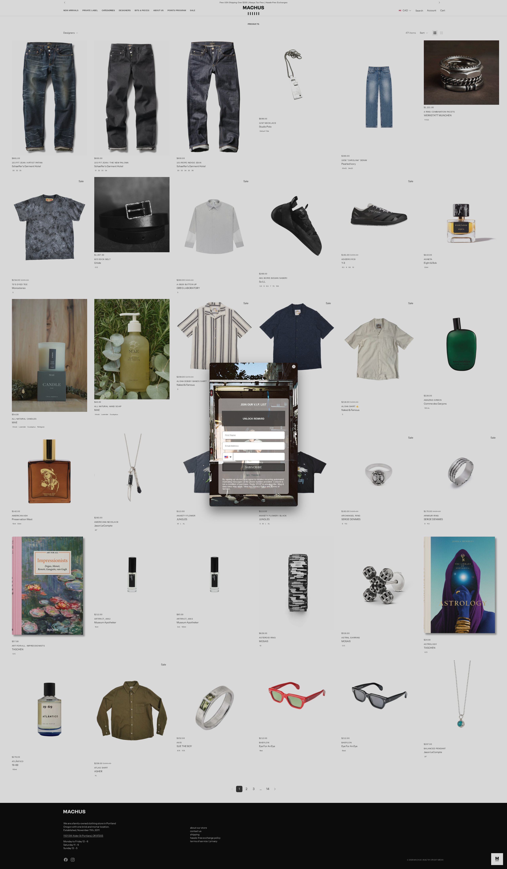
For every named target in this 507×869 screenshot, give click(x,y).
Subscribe (253, 467)
